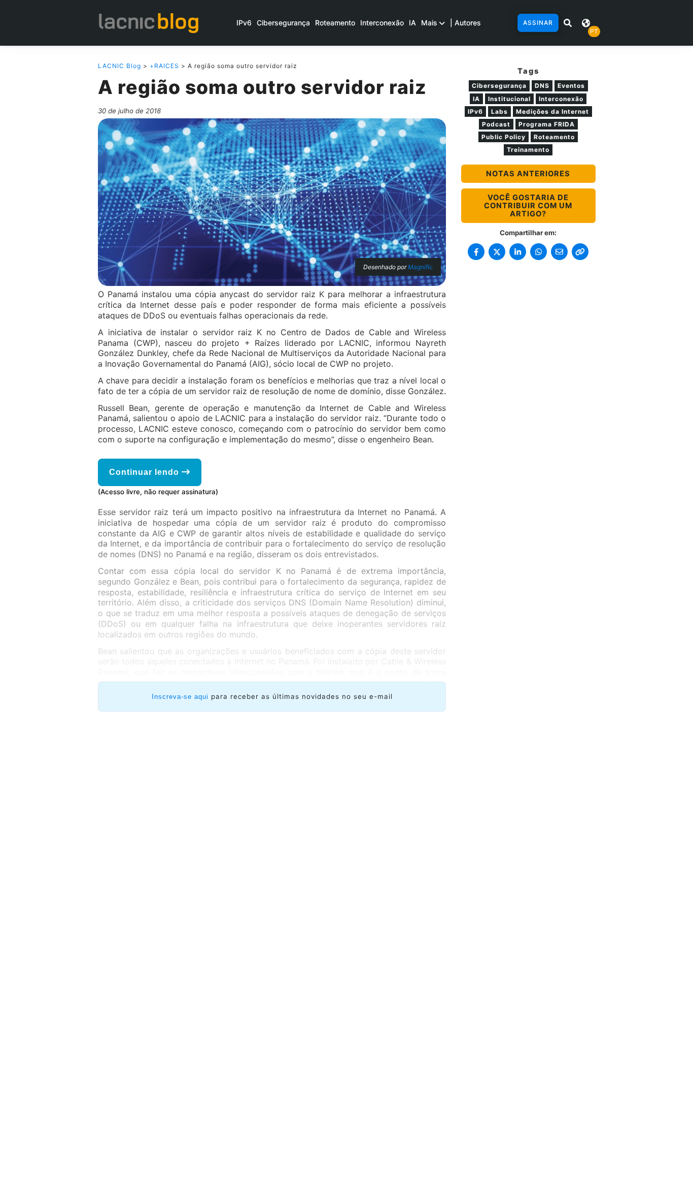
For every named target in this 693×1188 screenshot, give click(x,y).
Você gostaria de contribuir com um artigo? (528, 205)
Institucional (509, 99)
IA (412, 22)
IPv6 (244, 22)
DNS (542, 85)
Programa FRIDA (546, 124)
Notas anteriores (528, 173)
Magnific (420, 267)
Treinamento (528, 149)
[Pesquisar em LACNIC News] (568, 23)
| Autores (465, 22)
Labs (499, 111)
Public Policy (503, 137)
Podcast (496, 124)
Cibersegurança (283, 22)
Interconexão (382, 22)
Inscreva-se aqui (180, 696)
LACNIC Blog (119, 66)
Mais (430, 22)
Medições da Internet (552, 111)
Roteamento (335, 22)
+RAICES (164, 66)
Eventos (571, 85)
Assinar (538, 22)
